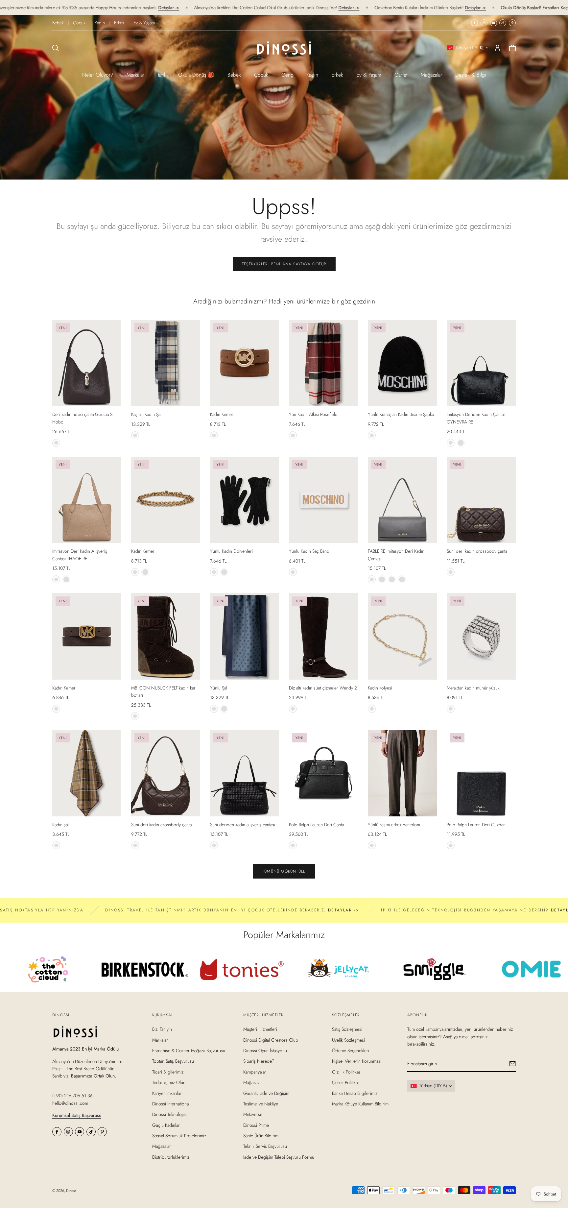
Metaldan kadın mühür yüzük (473, 688)
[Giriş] (497, 48)
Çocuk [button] (261, 75)
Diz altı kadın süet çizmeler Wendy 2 (323, 688)
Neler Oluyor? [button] (97, 75)
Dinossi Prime (256, 1125)
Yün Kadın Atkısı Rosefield (313, 414)
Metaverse (252, 1114)
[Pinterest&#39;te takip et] (512, 22)
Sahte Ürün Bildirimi (261, 1135)
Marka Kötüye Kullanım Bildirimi (361, 1103)
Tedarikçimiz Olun (168, 1082)
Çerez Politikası (346, 1082)
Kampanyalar (254, 1072)
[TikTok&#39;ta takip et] (502, 22)
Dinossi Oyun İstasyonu (265, 1050)
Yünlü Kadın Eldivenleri (231, 551)
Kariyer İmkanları (167, 1093)
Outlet (401, 75)
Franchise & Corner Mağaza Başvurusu (188, 1050)
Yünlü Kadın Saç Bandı (309, 551)
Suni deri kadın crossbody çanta (477, 551)
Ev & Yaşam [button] (368, 75)
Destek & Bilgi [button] (470, 75)
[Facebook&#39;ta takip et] (474, 22)
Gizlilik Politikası (347, 1072)
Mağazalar (431, 75)
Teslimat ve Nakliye (260, 1103)
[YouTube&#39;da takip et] (493, 22)
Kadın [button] (312, 75)
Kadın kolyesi (380, 688)
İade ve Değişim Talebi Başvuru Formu (278, 1157)
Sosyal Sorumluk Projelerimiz (179, 1135)
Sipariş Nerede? (258, 1061)
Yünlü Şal (218, 688)
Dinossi (72, 1190)
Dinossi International (171, 1103)
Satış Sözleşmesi (347, 1029)
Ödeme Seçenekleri (350, 1050)
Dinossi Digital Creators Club (270, 1040)
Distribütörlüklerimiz (170, 1157)
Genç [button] (287, 75)
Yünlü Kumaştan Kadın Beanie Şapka (401, 414)
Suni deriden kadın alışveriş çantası (242, 824)
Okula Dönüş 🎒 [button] (196, 75)
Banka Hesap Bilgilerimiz (354, 1093)
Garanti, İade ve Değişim (266, 1093)
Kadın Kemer (221, 414)
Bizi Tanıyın (162, 1029)
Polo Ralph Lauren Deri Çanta (316, 824)
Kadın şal (60, 824)
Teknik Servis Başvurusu (265, 1146)
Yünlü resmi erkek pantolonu (394, 824)
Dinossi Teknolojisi (169, 1114)
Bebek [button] (234, 75)
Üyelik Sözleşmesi (348, 1040)
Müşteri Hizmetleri (260, 1029)
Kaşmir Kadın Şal (146, 414)
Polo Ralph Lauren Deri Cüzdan (476, 824)
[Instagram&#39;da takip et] (484, 22)
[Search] (55, 48)
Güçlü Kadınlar (166, 1125)
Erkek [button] (337, 75)
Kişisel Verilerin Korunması (356, 1061)
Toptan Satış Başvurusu (173, 1061)
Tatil (161, 75)
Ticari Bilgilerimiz (167, 1072)
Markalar (135, 75)
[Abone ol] (512, 1063)
